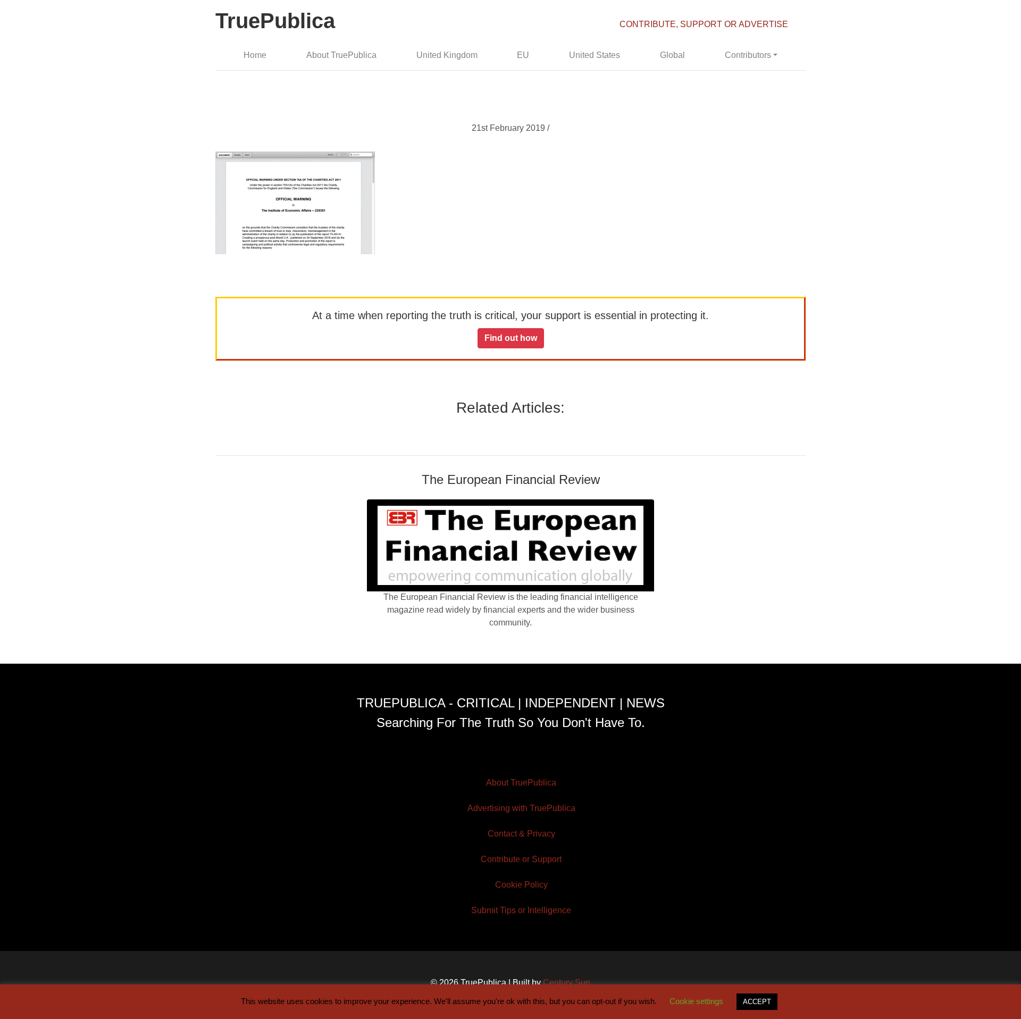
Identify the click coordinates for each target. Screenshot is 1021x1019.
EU (523, 55)
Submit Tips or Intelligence (521, 910)
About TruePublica (341, 55)
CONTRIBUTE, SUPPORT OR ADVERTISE (704, 24)
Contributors (748, 55)
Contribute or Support (521, 859)
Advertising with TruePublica (521, 808)
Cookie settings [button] (696, 1001)
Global (672, 55)
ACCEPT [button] (757, 1002)
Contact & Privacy (521, 833)
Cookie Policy (521, 884)
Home (255, 55)
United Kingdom (447, 55)
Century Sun (566, 982)
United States (594, 55)
